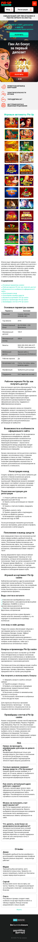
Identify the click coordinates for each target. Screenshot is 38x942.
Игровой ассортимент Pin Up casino (15, 297)
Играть (19, 910)
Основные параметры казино (13, 285)
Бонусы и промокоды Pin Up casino (15, 300)
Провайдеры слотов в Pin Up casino (15, 302)
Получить (19, 74)
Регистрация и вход (10, 293)
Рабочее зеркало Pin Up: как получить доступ (19, 287)
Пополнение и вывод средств (13, 295)
